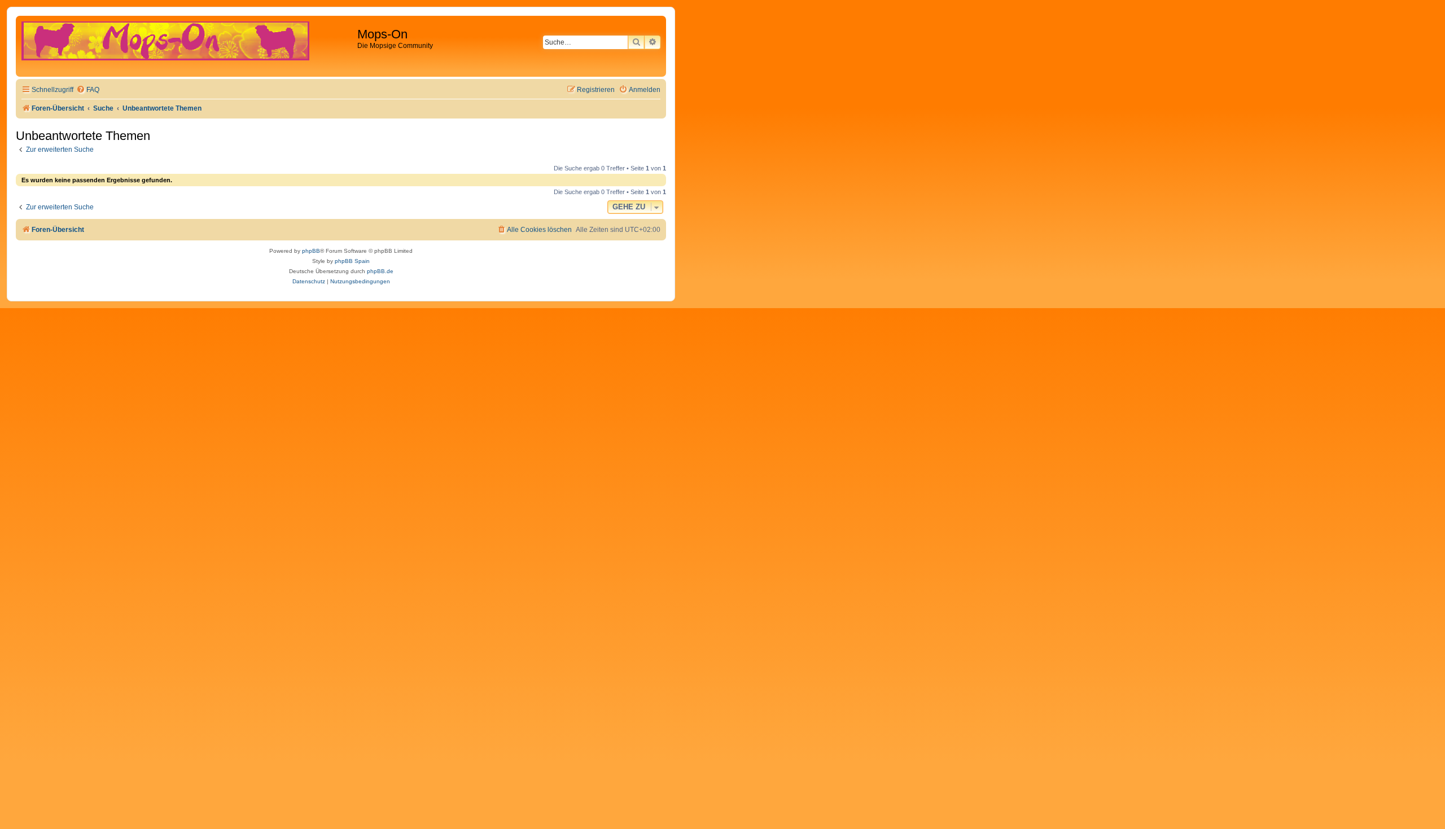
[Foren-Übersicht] (188, 46)
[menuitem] (87, 90)
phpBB (311, 251)
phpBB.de (380, 271)
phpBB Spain (352, 261)
